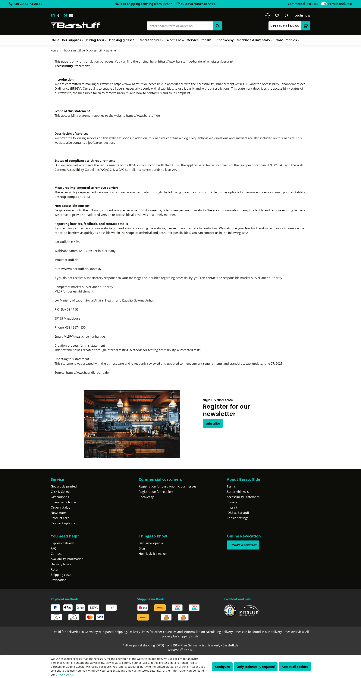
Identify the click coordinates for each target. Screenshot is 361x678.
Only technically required (256, 667)
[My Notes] (277, 15)
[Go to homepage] (75, 25)
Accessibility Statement (243, 497)
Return (56, 569)
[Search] (217, 25)
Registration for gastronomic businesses (167, 486)
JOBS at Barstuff (238, 513)
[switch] (324, 3)
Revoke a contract (243, 545)
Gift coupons (60, 497)
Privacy (232, 502)
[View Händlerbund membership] (249, 610)
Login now (302, 15)
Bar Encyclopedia (151, 543)
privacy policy (64, 674)
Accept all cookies (295, 667)
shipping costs (188, 636)
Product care (60, 518)
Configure (222, 667)
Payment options (63, 523)
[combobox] (180, 25)
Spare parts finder (64, 502)
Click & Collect (61, 492)
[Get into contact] (267, 15)
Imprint (232, 507)
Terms (231, 486)
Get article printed (64, 486)
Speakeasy (146, 497)
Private (340, 4)
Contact (56, 554)
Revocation (59, 580)
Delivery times (61, 564)
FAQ (53, 548)
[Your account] (287, 15)
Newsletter (58, 513)
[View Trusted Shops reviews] (230, 610)
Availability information (67, 559)
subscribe (213, 423)
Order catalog (60, 507)
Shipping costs (61, 575)
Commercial (303, 4)
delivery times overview (287, 632)
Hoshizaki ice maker (153, 554)
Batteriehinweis (238, 492)
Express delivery (62, 543)
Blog (142, 548)
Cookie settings (237, 518)
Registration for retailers (156, 492)
